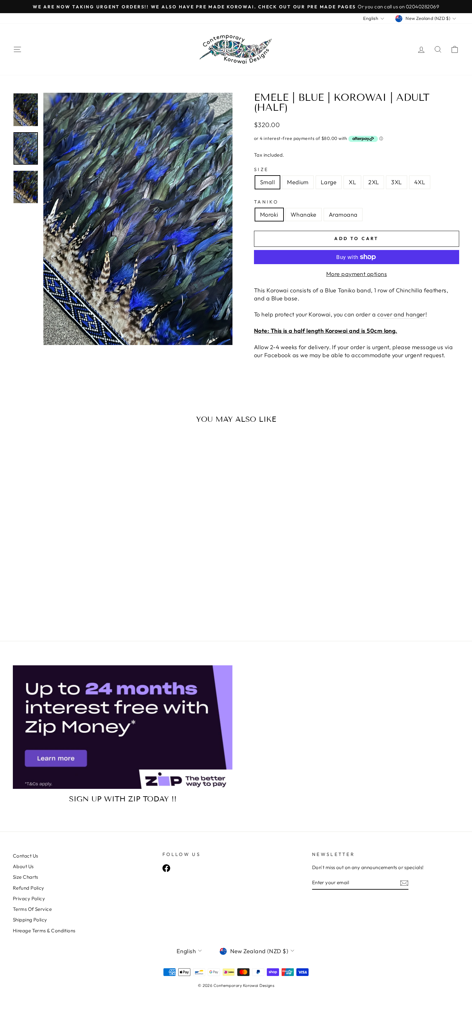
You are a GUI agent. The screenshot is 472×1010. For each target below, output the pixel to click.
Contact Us (25, 856)
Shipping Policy (30, 920)
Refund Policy (28, 888)
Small (267, 182)
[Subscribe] (404, 882)
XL (352, 182)
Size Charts (25, 877)
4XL (419, 182)
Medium (298, 182)
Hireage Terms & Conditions (44, 931)
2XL (373, 182)
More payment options (356, 274)
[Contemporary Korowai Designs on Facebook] (166, 868)
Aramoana (343, 214)
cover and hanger (401, 314)
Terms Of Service (32, 909)
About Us (23, 866)
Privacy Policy (29, 898)
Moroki (269, 214)
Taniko (266, 202)
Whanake (304, 214)
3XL (396, 182)
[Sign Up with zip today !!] (122, 727)
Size (261, 169)
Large (329, 182)
